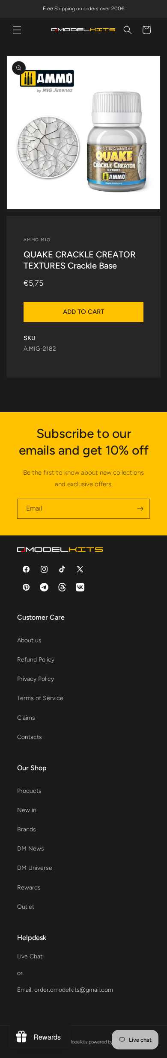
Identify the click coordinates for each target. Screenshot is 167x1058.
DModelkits (76, 1042)
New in (26, 810)
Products (29, 791)
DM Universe (34, 868)
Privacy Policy (35, 679)
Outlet (25, 906)
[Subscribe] (140, 509)
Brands (26, 829)
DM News (30, 848)
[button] (17, 30)
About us (29, 640)
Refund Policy (35, 659)
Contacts (29, 737)
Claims (26, 717)
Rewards (29, 887)
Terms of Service (40, 698)
